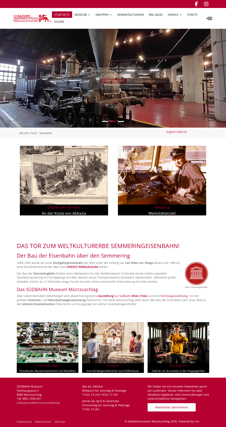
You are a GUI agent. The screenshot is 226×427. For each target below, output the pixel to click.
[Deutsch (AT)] (33, 18)
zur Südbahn (122, 296)
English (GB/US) (176, 132)
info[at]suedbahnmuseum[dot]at (38, 403)
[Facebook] (196, 4)
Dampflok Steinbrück (113, 80)
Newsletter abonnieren (171, 407)
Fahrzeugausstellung (174, 296)
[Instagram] (206, 4)
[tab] (105, 121)
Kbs (197, 421)
